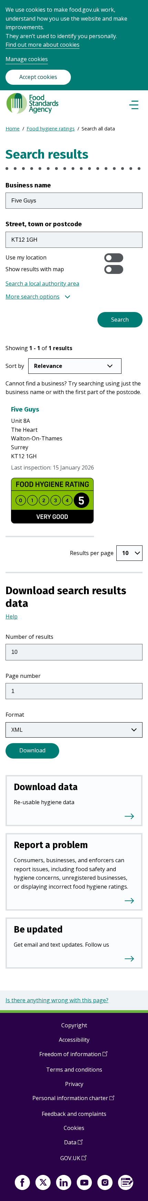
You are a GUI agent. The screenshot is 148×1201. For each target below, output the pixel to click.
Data (73, 1145)
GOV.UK (73, 1160)
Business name (28, 185)
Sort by (15, 366)
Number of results (29, 636)
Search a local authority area (42, 283)
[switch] (113, 257)
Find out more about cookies (43, 44)
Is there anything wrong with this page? (57, 1000)
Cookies (74, 1128)
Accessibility (74, 1039)
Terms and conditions (74, 1069)
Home (13, 128)
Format (15, 714)
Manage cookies (27, 59)
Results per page (92, 553)
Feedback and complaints (74, 1114)
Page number (23, 676)
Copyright (74, 1025)
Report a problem (51, 845)
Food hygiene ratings (51, 128)
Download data (46, 787)
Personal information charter (73, 1100)
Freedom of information (73, 1056)
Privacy (74, 1084)
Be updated (38, 929)
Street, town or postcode (44, 224)
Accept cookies (38, 77)
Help (12, 616)
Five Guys (25, 409)
